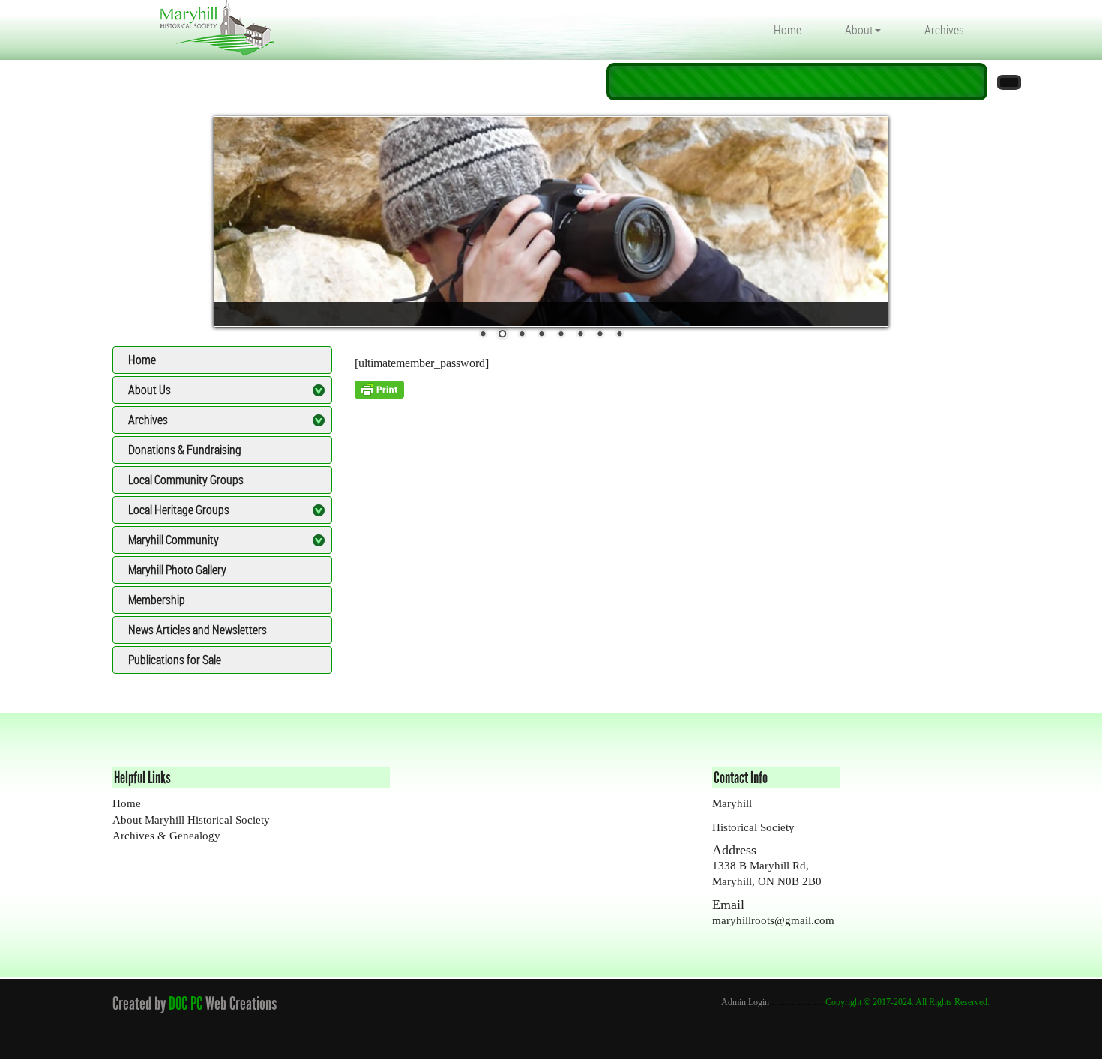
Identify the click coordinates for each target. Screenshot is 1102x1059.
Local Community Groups (186, 479)
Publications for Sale (174, 659)
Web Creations (244, 1003)
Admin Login (745, 1002)
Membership (156, 599)
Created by (139, 1003)
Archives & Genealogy (166, 836)
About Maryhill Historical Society (191, 820)
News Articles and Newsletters (197, 629)
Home (787, 30)
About (859, 30)
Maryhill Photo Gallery (177, 569)
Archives (944, 30)
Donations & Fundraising (184, 449)
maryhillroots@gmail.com (773, 920)
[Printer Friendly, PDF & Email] (379, 388)
